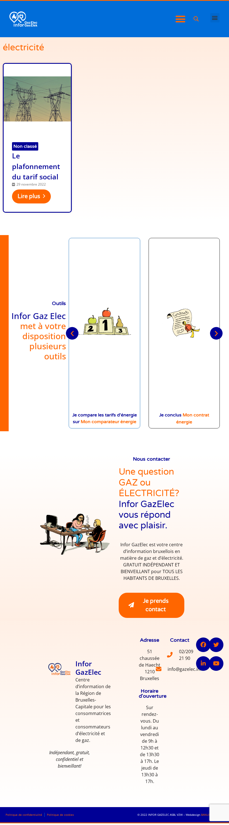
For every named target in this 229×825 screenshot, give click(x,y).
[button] (196, 19)
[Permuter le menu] (180, 19)
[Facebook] (203, 645)
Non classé (25, 146)
